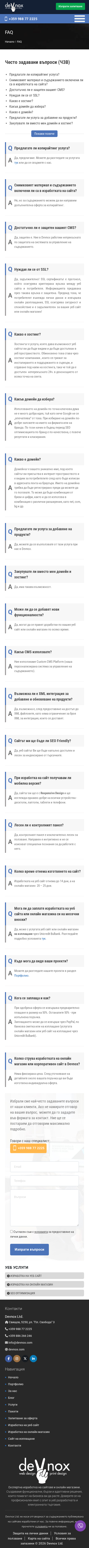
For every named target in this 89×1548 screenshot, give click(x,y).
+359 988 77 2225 (22, 19)
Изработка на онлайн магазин (31, 1284)
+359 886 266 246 (20, 1335)
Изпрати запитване (70, 6)
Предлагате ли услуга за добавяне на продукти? (43, 118)
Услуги (12, 1404)
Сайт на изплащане (21, 1438)
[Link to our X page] (25, 1358)
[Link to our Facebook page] (8, 1358)
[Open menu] (80, 18)
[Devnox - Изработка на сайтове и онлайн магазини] (14, 7)
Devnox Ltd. (55, 1543)
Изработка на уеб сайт (26, 1275)
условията (41, 1232)
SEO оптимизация (22, 1293)
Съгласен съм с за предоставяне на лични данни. (42, 1234)
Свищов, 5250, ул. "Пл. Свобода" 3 (31, 1322)
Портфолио (21, 975)
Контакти (14, 1445)
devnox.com (16, 1349)
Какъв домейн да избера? (27, 106)
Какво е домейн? (21, 112)
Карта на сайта (39, 1538)
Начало (13, 1377)
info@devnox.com (20, 1342)
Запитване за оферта (22, 1418)
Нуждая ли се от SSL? (24, 95)
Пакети (13, 1411)
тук (16, 162)
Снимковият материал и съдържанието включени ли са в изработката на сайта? (46, 82)
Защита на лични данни (30, 1533)
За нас (12, 1391)
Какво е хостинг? (21, 101)
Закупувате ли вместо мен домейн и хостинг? (41, 123)
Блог (11, 1397)
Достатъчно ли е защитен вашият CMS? (37, 90)
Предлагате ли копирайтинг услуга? (34, 74)
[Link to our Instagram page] (16, 1358)
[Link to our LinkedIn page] (33, 1358)
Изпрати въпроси (29, 1249)
